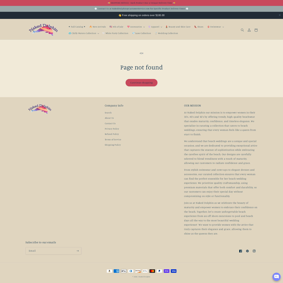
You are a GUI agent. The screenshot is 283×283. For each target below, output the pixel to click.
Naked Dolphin (144, 277)
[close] (279, 15)
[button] (135, 27)
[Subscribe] (77, 250)
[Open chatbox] (276, 277)
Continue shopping (141, 82)
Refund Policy (112, 134)
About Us (109, 118)
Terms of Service (113, 139)
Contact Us (110, 123)
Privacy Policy (112, 128)
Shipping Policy (113, 144)
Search (108, 112)
